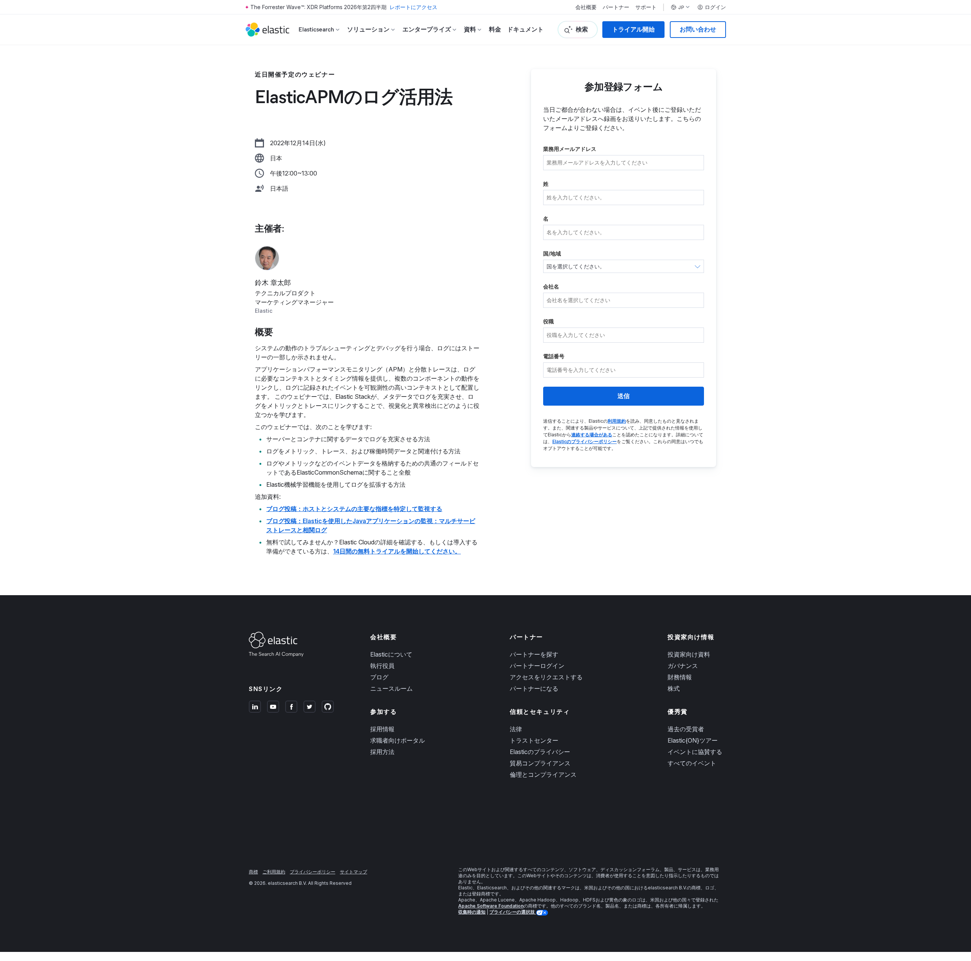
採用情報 (382, 729)
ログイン (715, 7)
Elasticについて (391, 654)
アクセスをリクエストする (546, 677)
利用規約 (617, 421)
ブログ (379, 677)
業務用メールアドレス (569, 149)
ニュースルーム (391, 688)
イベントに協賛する (695, 752)
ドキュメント (525, 29)
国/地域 (552, 253)
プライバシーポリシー (312, 872)
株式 (674, 688)
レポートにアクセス (413, 7)
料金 (495, 29)
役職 (548, 321)
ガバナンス (683, 665)
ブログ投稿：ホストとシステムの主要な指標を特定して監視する (354, 509)
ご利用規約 (273, 872)
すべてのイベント (692, 763)
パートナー (616, 7)
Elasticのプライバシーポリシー (584, 441)
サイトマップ (353, 872)
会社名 (551, 286)
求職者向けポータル (397, 740)
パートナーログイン (537, 665)
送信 (623, 396)
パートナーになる (534, 688)
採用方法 (382, 752)
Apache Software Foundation (490, 906)
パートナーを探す (534, 654)
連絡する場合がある (591, 434)
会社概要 (586, 7)
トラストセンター (534, 740)
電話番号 (553, 356)
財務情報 (680, 677)
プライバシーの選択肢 (512, 912)
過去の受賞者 (686, 729)
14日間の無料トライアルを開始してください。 (397, 551)
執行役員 (382, 665)
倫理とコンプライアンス (543, 774)
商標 (253, 872)
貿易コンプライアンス (540, 763)
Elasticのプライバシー (540, 752)
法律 (516, 729)
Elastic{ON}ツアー (693, 740)
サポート (646, 7)
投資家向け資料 (689, 654)
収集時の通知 (472, 912)
